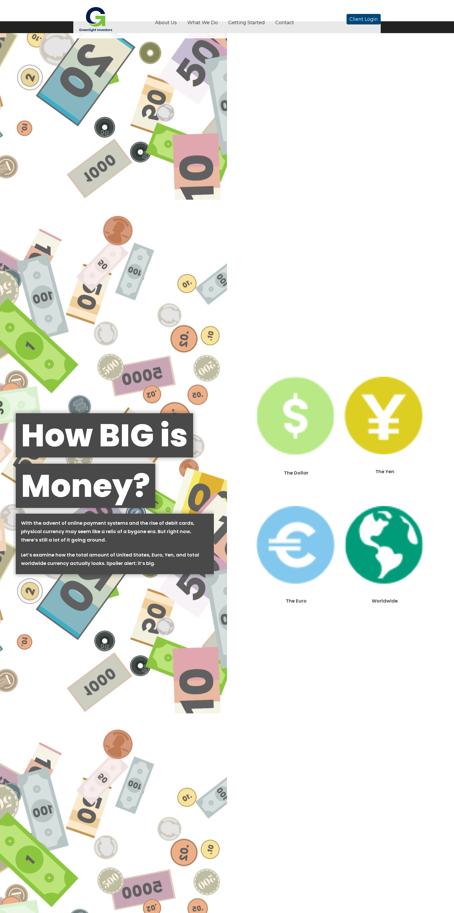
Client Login (363, 19)
